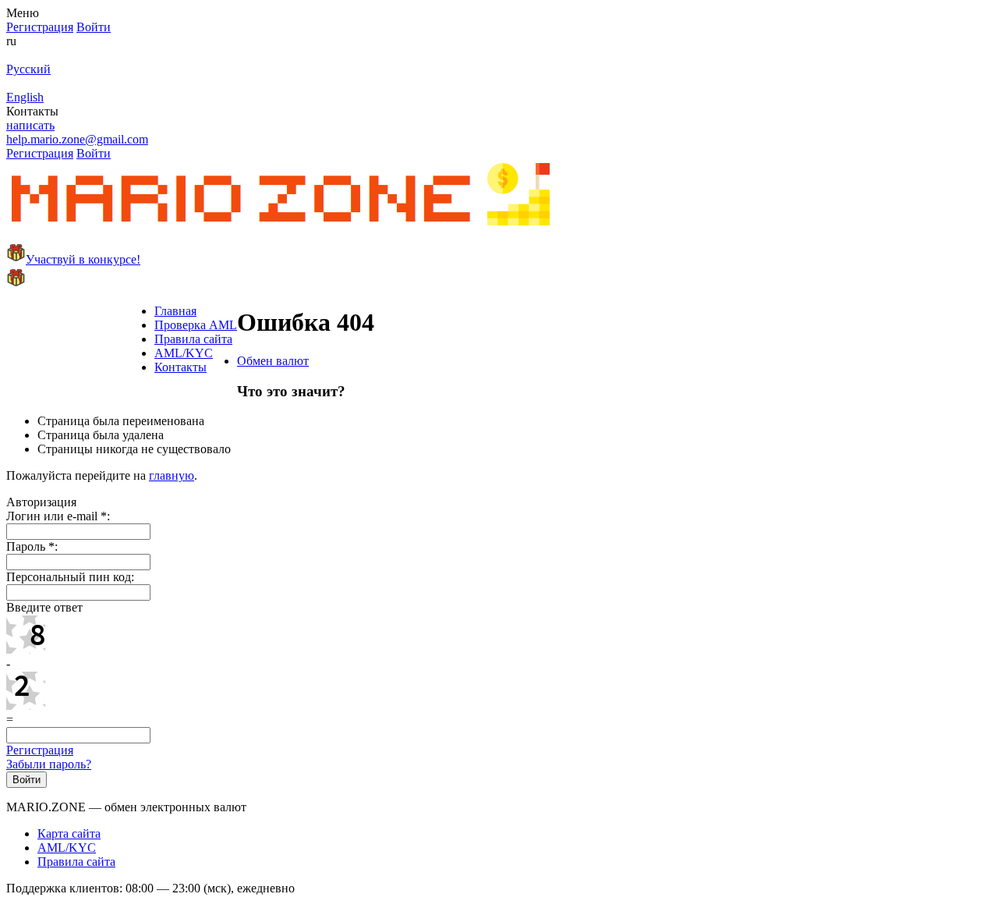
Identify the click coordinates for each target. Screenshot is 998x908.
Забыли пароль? (48, 764)
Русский (28, 69)
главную (171, 475)
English (25, 97)
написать (30, 125)
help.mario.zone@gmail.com (77, 139)
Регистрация (39, 750)
